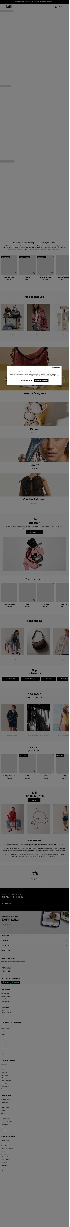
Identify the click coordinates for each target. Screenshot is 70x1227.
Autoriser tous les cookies (41, 380)
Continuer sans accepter (55, 367)
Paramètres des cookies (26, 380)
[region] (34, 375)
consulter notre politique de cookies (51, 375)
